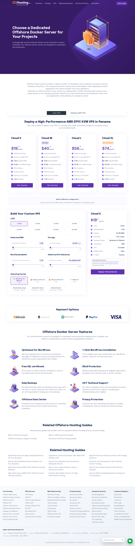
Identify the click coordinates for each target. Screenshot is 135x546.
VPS (54, 3)
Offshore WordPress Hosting (56, 497)
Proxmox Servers (82, 3)
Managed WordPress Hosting (56, 500)
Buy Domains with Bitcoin (99, 497)
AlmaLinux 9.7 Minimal (20, 280)
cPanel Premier (55, 289)
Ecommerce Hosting (53, 516)
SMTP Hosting (51, 511)
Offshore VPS (7, 503)
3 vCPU (56, 223)
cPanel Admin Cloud (19, 289)
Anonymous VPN (75, 503)
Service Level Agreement (122, 516)
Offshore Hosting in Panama (11, 497)
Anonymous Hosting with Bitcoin (80, 511)
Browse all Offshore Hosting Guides (62, 439)
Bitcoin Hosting (96, 511)
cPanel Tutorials (52, 506)
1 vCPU (19, 223)
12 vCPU (56, 229)
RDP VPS (28, 508)
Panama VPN (74, 506)
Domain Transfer (97, 500)
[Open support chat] (130, 541)
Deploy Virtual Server (107, 272)
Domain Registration (98, 494)
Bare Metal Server (30, 511)
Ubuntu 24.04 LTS (57, 280)
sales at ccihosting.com (62, 533)
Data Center (118, 494)
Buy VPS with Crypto (98, 516)
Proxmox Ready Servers (10, 519)
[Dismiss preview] (123, 540)
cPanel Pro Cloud (37, 289)
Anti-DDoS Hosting (97, 522)
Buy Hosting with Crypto (99, 514)
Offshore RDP (29, 503)
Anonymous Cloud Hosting (78, 514)
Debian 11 (75, 280)
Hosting (48, 3)
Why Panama (118, 497)
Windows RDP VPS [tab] (78, 113)
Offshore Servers (8, 500)
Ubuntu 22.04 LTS (39, 280)
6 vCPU (19, 229)
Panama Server (30, 514)
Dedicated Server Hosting (33, 516)
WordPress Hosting (53, 494)
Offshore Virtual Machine (32, 500)
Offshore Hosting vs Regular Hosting (22, 439)
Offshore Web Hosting (10, 494)
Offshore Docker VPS (54, 514)
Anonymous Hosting (76, 494)
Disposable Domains (98, 503)
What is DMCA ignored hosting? (61, 435)
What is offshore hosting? (18, 435)
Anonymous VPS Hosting (77, 516)
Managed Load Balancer (10, 511)
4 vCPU (74, 223)
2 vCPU (37, 223)
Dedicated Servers (66, 3)
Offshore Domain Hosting (100, 508)
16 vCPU (74, 229)
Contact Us (117, 500)
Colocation (95, 3)
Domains (39, 3)
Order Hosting (118, 508)
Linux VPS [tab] (56, 113)
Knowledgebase (119, 506)
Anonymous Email (75, 508)
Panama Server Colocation (11, 514)
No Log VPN (73, 500)
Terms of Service (119, 511)
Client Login (122, 3)
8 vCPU (37, 229)
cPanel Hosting (52, 503)
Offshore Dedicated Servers (11, 508)
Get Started (22, 185)
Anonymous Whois (75, 497)
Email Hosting (51, 508)
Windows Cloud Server (10, 516)
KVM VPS (28, 497)
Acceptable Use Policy (121, 514)
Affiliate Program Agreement (123, 519)
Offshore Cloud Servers (10, 506)
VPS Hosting (29, 494)
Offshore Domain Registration (101, 506)
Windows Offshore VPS (32, 506)
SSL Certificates (97, 519)
